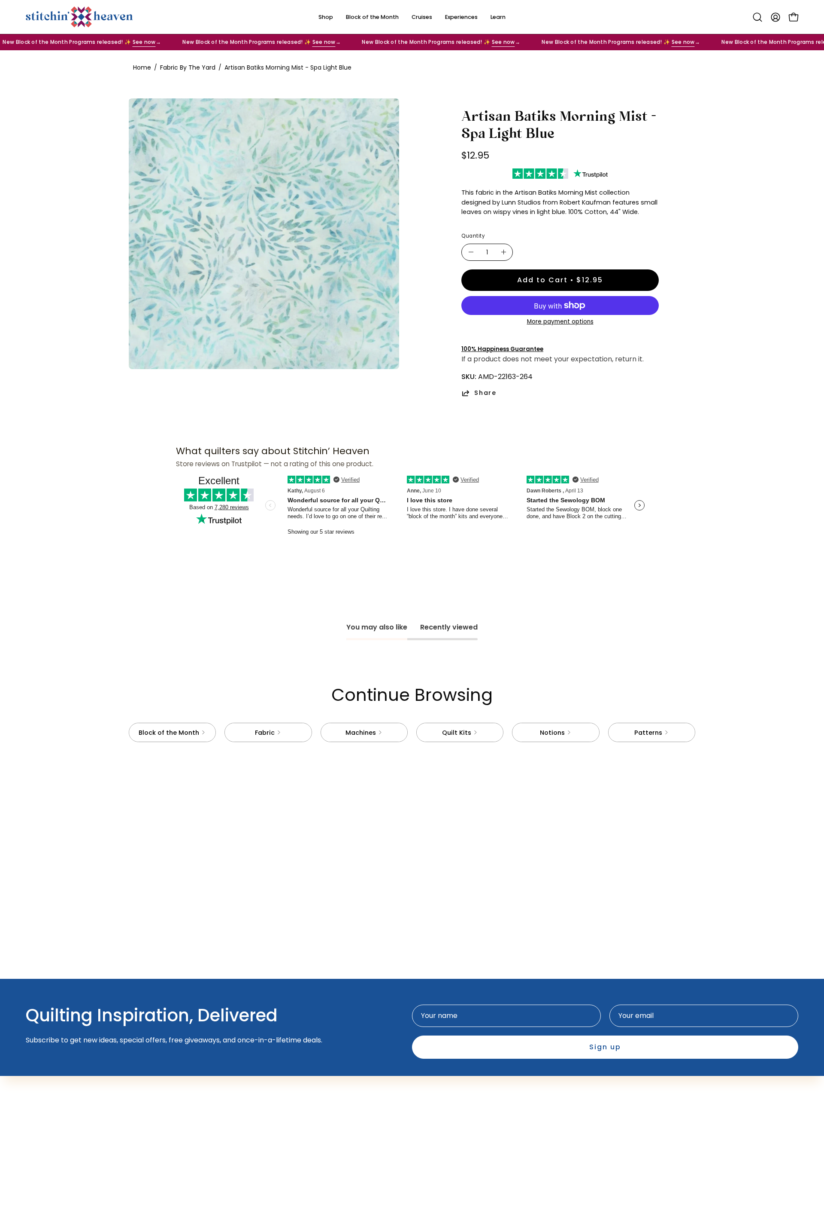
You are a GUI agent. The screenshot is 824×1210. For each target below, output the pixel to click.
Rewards (318, 1104)
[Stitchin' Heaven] (79, 17)
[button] (757, 17)
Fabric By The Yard (187, 67)
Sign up (605, 1047)
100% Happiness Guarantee (502, 349)
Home (142, 67)
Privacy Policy (444, 1089)
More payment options (560, 322)
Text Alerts (322, 1089)
